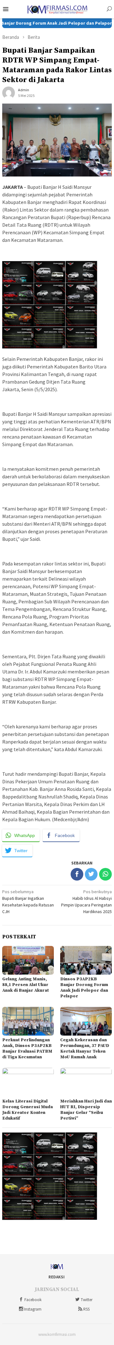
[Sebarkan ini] (77, 874)
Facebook (32, 1299)
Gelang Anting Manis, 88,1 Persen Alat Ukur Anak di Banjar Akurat (25, 984)
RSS (86, 1309)
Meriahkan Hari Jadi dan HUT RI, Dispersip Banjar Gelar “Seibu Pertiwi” (86, 1109)
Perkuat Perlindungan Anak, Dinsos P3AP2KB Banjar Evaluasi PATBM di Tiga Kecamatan (27, 1048)
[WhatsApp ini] (105, 874)
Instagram (32, 1309)
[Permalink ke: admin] (8, 92)
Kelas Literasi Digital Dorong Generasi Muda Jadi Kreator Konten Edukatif (27, 1109)
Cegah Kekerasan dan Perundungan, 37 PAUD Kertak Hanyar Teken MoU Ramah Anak (84, 1048)
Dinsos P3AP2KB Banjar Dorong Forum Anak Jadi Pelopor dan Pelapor (84, 987)
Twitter (86, 1299)
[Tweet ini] (91, 874)
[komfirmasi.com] (57, 8)
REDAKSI (56, 1277)
